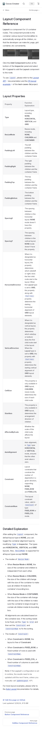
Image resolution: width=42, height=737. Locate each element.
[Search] (23, 4)
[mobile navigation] (38, 3)
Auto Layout (11, 689)
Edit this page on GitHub (15, 700)
